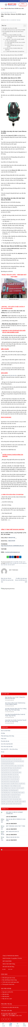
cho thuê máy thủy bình (19, 761)
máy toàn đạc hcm (15, 796)
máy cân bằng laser (5, 785)
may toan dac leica (5, 781)
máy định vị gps (10, 801)
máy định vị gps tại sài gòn (6, 803)
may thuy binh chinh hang (6, 767)
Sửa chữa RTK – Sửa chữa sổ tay (9, 749)
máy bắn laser (15, 563)
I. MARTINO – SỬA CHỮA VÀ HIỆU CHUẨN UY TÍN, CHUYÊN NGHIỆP (14, 40)
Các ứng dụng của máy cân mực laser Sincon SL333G (13, 32)
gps (15, 765)
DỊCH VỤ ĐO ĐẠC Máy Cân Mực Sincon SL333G (15, 46)
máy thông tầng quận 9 (13, 790)
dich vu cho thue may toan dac (7, 765)
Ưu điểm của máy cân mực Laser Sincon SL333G (14, 29)
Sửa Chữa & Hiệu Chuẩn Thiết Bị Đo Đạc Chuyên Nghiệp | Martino (15, 703)
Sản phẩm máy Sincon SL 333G (10, 28)
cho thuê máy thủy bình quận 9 (7, 763)
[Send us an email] (9, 1019)
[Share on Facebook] (10, 557)
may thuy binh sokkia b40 (6, 774)
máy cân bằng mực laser (15, 785)
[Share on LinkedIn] (20, 557)
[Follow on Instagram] (5, 1019)
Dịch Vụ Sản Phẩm (5, 12)
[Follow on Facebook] (2, 1019)
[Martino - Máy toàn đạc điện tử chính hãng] (11, 5)
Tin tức (14, 12)
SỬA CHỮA (9, 43)
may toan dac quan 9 (14, 781)
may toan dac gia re (15, 779)
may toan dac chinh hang (6, 776)
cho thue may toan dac (16, 758)
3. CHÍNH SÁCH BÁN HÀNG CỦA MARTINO (14, 51)
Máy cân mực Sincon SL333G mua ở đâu (12, 34)
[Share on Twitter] (13, 557)
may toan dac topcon (5, 783)
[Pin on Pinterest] (18, 557)
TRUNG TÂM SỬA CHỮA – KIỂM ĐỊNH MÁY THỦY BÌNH (16, 37)
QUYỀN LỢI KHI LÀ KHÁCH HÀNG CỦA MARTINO (13, 49)
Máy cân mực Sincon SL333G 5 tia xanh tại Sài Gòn (7, 580)
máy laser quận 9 (11, 564)
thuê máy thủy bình (17, 803)
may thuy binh (20, 765)
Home (2, 8)
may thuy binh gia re (17, 767)
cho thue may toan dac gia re (7, 761)
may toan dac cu (16, 776)
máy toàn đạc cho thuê (5, 796)
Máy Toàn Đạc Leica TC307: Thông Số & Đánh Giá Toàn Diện (15, 698)
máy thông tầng (4, 790)
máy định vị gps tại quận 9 (20, 801)
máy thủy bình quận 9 (5, 794)
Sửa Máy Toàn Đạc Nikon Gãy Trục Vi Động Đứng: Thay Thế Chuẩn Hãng (15, 709)
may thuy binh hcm (5, 770)
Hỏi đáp (10, 12)
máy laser (5, 564)
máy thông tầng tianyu (5, 792)
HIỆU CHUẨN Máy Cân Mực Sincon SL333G (16, 42)
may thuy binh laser (14, 770)
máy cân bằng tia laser (5, 788)
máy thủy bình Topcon (15, 794)
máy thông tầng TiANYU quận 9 (17, 792)
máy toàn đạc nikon (17, 799)
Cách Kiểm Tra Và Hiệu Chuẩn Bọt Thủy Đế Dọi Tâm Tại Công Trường (15, 721)
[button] (24, 26)
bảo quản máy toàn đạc (6, 758)
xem (19, 68)
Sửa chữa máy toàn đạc (7, 746)
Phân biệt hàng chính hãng (7, 736)
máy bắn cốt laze (9, 563)
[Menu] (2, 4)
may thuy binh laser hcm (6, 772)
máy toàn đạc (13, 375)
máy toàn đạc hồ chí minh (6, 799)
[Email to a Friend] (15, 557)
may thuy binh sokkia (16, 772)
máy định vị (3, 801)
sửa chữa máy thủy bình (7, 743)
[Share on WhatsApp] (8, 557)
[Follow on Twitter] (7, 1019)
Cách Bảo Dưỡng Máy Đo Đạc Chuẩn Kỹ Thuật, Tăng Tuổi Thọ (15, 715)
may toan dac (15, 774)
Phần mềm (3, 738)
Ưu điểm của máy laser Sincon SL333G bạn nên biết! (21, 580)
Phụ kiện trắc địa (5, 741)
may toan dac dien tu (5, 779)
